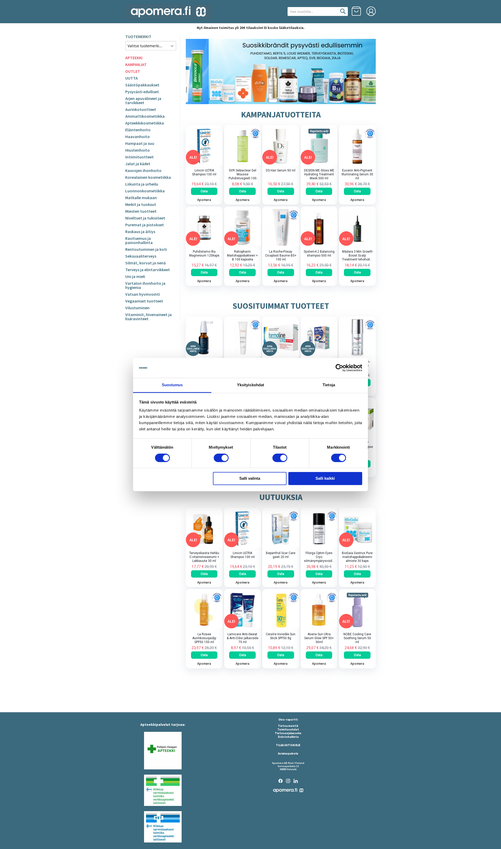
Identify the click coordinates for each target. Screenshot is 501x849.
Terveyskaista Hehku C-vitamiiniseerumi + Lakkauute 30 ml (204, 557)
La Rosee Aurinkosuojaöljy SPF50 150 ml (204, 638)
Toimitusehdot (288, 729)
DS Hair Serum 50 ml (280, 170)
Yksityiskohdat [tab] (250, 385)
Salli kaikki (325, 478)
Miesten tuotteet (141, 211)
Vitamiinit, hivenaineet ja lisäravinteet (148, 316)
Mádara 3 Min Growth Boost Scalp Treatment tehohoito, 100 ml (357, 256)
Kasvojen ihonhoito (143, 170)
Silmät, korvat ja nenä (145, 262)
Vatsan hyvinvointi (142, 294)
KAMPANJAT (136, 64)
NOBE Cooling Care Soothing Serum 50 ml (357, 638)
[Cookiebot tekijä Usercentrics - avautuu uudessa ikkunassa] (339, 368)
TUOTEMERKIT (138, 36)
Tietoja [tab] (329, 385)
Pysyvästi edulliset (142, 91)
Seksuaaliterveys (140, 256)
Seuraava (371, 71)
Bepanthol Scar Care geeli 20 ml (280, 555)
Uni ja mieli (135, 276)
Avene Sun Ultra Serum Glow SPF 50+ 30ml (319, 638)
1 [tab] (268, 100)
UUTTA (131, 78)
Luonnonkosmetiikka (145, 190)
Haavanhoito (137, 136)
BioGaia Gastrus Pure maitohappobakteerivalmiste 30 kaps (357, 557)
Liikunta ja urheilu (141, 184)
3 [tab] (281, 100)
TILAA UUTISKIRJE (288, 745)
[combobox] (318, 11)
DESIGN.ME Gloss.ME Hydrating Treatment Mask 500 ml (319, 174)
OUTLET (132, 71)
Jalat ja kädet (137, 163)
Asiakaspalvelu (288, 753)
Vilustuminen (137, 307)
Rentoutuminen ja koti (146, 249)
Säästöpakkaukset (142, 84)
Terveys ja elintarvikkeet (147, 269)
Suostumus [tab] (172, 385)
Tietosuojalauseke (288, 733)
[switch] (221, 458)
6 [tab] (294, 100)
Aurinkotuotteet (140, 109)
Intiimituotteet (139, 156)
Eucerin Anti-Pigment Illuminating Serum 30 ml (357, 174)
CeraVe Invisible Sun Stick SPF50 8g (280, 636)
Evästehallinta (288, 737)
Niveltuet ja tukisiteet (145, 218)
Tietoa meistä (288, 726)
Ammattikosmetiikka (145, 116)
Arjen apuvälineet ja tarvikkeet (143, 100)
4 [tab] (285, 100)
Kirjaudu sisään (371, 11)
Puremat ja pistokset (144, 224)
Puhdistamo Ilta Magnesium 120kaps (204, 253)
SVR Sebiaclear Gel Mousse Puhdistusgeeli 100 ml (243, 174)
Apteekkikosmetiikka (144, 123)
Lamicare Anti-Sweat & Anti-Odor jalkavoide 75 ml (242, 638)
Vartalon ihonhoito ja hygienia (145, 285)
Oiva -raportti (288, 719)
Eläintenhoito (138, 129)
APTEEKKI (133, 57)
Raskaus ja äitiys (140, 231)
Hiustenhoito (137, 150)
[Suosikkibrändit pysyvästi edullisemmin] (281, 71)
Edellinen (190, 71)
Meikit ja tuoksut (140, 204)
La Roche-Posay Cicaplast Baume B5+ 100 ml (280, 255)
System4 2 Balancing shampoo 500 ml (319, 253)
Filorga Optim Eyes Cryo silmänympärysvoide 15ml (319, 557)
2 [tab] (274, 100)
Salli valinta (249, 478)
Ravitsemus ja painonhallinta (139, 240)
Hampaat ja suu (139, 143)
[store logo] (168, 11)
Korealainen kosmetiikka (148, 177)
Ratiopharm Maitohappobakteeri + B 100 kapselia (242, 255)
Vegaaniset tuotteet (144, 301)
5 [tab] (289, 100)
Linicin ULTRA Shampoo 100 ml (204, 172)
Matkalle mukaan (141, 197)
